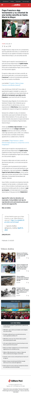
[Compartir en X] (28, 258)
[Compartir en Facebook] (27, 258)
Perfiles (12, 1)
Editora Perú (6, 389)
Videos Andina (7, 249)
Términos (20, 389)
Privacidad (26, 389)
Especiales (18, 1)
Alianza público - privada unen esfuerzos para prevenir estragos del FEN (23, 278)
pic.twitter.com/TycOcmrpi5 (12, 222)
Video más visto (15, 301)
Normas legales (26, 1)
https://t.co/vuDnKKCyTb (17, 220)
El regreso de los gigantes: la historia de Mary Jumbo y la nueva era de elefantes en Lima (23, 290)
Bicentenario (6, 1)
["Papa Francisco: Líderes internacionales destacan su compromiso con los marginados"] (15, 142)
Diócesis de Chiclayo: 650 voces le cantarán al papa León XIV (22, 254)
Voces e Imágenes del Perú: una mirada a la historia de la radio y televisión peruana (22, 266)
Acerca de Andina (14, 389)
